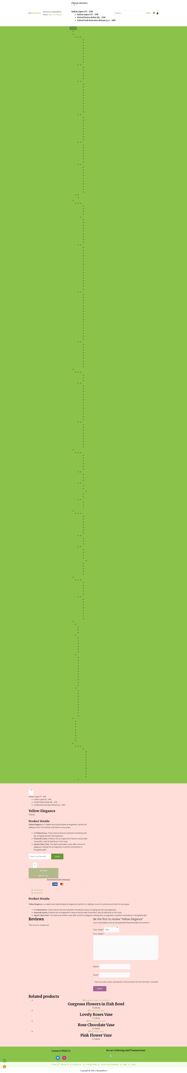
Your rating (98, 929)
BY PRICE (85, 203)
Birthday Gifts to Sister (95, 619)
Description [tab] (38, 890)
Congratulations (92, 92)
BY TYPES (85, 383)
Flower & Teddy (91, 73)
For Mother (85, 669)
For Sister (84, 674)
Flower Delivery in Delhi (95, 173)
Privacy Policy (91, 1064)
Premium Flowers (92, 59)
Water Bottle (85, 699)
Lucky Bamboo (91, 391)
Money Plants (91, 411)
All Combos (90, 67)
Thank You (89, 103)
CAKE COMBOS (87, 472)
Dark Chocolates (84, 735)
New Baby (89, 544)
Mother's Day (90, 572)
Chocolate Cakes (92, 250)
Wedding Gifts (91, 538)
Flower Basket (91, 45)
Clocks (83, 707)
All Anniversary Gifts (97, 752)
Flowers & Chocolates (94, 458)
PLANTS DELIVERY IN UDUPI (95, 428)
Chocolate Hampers (85, 730)
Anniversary (90, 84)
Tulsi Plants (90, 419)
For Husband (85, 666)
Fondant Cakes (91, 325)
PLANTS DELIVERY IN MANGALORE (97, 447)
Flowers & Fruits (92, 466)
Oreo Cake (89, 289)
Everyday (86, 536)
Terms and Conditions (110, 1064)
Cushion (83, 693)
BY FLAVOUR (87, 245)
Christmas (89, 552)
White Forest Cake (92, 283)
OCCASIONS (79, 511)
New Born (89, 106)
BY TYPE (85, 115)
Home (54, 1064)
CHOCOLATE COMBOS (90, 500)
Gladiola (89, 137)
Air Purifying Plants (93, 389)
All (81, 716)
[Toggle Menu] (73, 28)
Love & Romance (91, 525)
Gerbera (88, 134)
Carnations (90, 131)
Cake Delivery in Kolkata (95, 234)
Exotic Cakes (90, 281)
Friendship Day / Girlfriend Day (98, 566)
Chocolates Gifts (87, 644)
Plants (83, 638)
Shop (133, 1064)
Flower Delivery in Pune (95, 187)
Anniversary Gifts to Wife (98, 754)
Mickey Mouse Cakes (93, 320)
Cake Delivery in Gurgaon (95, 228)
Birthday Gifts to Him (94, 605)
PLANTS (78, 369)
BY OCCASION (87, 81)
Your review (98, 934)
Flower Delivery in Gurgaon (97, 175)
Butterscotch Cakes (93, 259)
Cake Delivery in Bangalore (96, 220)
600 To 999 (89, 209)
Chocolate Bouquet (96, 491)
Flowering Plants (92, 397)
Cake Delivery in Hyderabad (96, 231)
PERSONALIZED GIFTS (85, 688)
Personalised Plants (94, 414)
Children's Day (91, 558)
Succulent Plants (92, 405)
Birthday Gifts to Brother (96, 616)
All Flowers (90, 117)
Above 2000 (89, 214)
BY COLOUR (86, 142)
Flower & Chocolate (93, 76)
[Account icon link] (157, 13)
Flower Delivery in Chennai (96, 170)
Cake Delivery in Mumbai (95, 236)
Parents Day (90, 563)
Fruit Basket (85, 641)
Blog (125, 1064)
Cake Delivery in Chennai (95, 223)
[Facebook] (58, 1058)
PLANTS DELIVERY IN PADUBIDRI (97, 441)
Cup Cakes (89, 314)
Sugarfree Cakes (92, 297)
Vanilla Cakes (90, 261)
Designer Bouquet (92, 54)
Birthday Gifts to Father (95, 610)
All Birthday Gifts (92, 583)
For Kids (83, 685)
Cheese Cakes (90, 278)
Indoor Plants (91, 400)
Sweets (83, 649)
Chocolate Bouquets (86, 727)
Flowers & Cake (91, 455)
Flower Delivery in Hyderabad (97, 178)
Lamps (82, 713)
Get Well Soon (91, 95)
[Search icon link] (142, 13)
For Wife (83, 663)
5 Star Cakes (90, 336)
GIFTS (77, 621)
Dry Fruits (84, 652)
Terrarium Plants (92, 408)
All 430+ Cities (91, 189)
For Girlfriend (86, 657)
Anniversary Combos (96, 774)
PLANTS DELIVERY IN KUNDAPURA (97, 433)
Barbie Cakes (90, 308)
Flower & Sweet (91, 78)
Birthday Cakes (91, 585)
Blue (87, 159)
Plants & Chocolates (94, 494)
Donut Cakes (90, 328)
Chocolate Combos (85, 732)
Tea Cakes (89, 339)
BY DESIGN (86, 37)
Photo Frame (85, 702)
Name (96, 966)
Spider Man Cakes (92, 317)
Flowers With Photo (93, 51)
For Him (83, 682)
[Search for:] (126, 13)
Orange (88, 162)
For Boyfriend (86, 660)
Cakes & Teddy (91, 477)
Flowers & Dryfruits (88, 630)
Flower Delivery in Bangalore (97, 167)
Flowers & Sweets (92, 461)
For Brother (85, 677)
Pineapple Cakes (91, 267)
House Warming (91, 541)
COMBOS (78, 450)
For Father (84, 671)
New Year (91, 560)
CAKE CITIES (86, 217)
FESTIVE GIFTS (82, 624)
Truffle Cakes (91, 256)
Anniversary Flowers (96, 768)
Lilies (87, 123)
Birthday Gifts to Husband (96, 599)
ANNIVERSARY (90, 380)
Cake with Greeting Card (95, 480)
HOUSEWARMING (91, 375)
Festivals (89, 549)
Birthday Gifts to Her (94, 608)
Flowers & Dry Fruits (94, 469)
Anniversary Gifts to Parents (100, 760)
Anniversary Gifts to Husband (100, 757)
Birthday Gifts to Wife (94, 602)
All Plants (89, 386)
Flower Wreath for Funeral (97, 62)
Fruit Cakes (89, 270)
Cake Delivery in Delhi (94, 225)
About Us (64, 1064)
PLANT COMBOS (88, 483)
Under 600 (89, 206)
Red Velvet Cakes (92, 264)
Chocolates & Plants (94, 508)
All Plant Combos (92, 486)
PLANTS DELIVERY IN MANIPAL (96, 425)
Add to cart (43, 876)
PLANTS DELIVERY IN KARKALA (96, 430)
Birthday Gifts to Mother (96, 613)
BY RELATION (87, 596)
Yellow (88, 151)
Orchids (88, 126)
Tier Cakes (89, 322)
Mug (81, 691)
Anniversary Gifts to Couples (100, 763)
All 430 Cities (90, 192)
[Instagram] (64, 1058)
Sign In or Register (55, 14)
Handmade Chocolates (87, 721)
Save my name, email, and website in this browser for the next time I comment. (126, 982)
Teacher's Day (90, 569)
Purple (88, 156)
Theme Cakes (90, 311)
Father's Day (90, 574)
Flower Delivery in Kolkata (96, 181)
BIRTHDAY (89, 378)
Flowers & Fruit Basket (89, 633)
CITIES (84, 164)
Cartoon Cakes (91, 303)
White (87, 153)
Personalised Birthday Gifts (97, 594)
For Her (83, 680)
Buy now (43, 871)
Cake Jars (89, 333)
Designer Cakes (91, 331)
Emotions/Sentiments (91, 513)
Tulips (87, 128)
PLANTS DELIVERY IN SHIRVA (95, 436)
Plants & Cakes (91, 497)
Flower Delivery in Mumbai (96, 184)
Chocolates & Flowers (94, 505)
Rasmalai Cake (91, 286)
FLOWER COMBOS (89, 65)
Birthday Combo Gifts (94, 591)
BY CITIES (85, 422)
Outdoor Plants (92, 403)
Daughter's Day (91, 555)
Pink (87, 148)
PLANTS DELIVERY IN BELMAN (96, 439)
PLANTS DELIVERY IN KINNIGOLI (97, 444)
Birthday (89, 87)
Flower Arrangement (94, 42)
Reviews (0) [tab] (38, 893)
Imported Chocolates (86, 738)
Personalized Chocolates (88, 741)
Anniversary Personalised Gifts (101, 777)
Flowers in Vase (91, 48)
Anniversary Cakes (95, 771)
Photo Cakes (90, 300)
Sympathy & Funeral (93, 516)
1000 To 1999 (90, 212)
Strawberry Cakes (92, 275)
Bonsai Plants (91, 394)
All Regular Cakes (92, 247)
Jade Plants (90, 416)
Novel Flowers (91, 56)
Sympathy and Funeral (94, 109)
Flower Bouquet (92, 40)
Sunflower (89, 139)
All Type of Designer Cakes (96, 295)
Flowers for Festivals (94, 112)
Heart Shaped (90, 306)
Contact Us (76, 1064)
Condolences (90, 519)
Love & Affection (92, 101)
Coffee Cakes (90, 272)
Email (96, 975)
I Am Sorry (89, 98)
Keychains (84, 710)
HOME (77, 31)
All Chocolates (91, 502)
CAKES (77, 200)
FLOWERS (78, 34)
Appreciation (90, 90)
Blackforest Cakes (93, 253)
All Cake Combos (92, 475)
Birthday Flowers (92, 588)
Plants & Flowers (92, 488)
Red (86, 145)
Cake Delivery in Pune (94, 239)
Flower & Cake (91, 70)
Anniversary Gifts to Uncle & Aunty (103, 765)
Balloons (84, 646)
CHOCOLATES (80, 718)
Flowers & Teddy (92, 464)
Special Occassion (90, 547)
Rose (87, 120)
